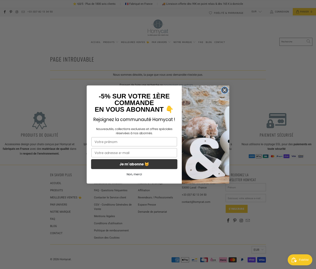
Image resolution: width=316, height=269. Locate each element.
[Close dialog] (224, 90)
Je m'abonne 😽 (134, 164)
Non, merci (134, 174)
